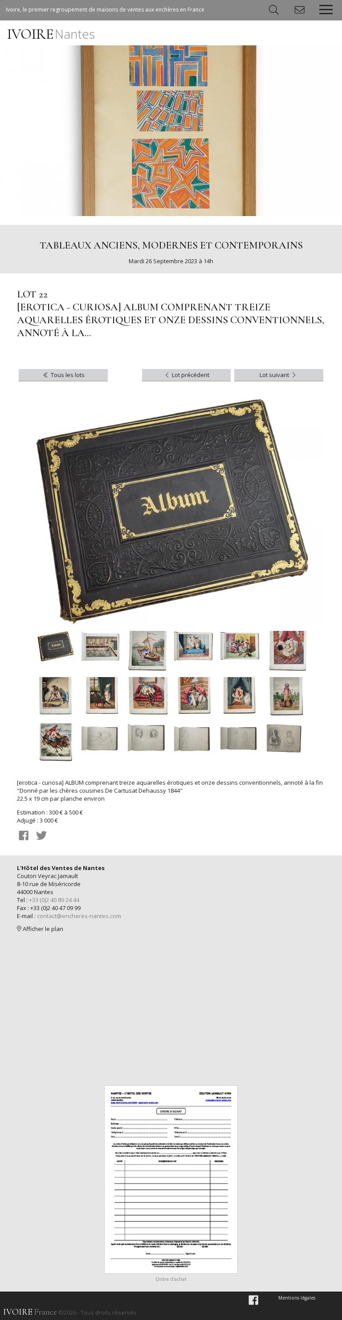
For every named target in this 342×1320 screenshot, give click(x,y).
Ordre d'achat (171, 1279)
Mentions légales (296, 1298)
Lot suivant (275, 375)
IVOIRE (51, 34)
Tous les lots (67, 375)
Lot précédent (190, 375)
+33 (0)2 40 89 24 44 (54, 900)
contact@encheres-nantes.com (79, 916)
